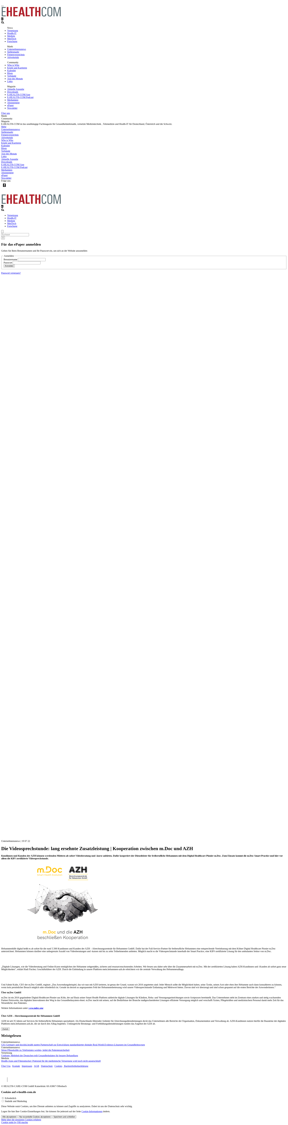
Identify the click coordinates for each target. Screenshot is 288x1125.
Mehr (3, 126)
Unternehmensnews (16, 49)
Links (10, 81)
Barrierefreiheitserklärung (75, 1066)
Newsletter (12, 108)
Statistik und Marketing (16, 1101)
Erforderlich (10, 1098)
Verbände (11, 76)
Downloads (12, 92)
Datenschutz (47, 1066)
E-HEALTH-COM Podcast (20, 97)
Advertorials (13, 57)
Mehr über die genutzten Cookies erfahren (21, 1119)
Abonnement (13, 102)
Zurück (5, 1029)
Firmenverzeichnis (16, 54)
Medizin (11, 36)
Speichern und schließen (64, 1117)
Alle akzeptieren (9, 1117)
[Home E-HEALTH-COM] (31, 16)
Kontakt (16, 1066)
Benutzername (10, 259)
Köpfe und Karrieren (17, 68)
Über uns (5, 113)
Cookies (58, 1066)
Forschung (12, 41)
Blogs (10, 73)
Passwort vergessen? (11, 273)
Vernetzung (12, 30)
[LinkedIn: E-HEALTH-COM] (17, 187)
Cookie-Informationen (91, 1111)
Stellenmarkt (13, 52)
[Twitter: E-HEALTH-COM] (10, 187)
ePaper (10, 105)
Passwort (8, 262)
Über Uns (5, 1066)
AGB (36, 1066)
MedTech (11, 38)
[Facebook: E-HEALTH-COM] (4, 187)
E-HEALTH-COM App (18, 94)
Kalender (11, 70)
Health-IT (11, 33)
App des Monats (15, 78)
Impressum (27, 1066)
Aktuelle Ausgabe (15, 89)
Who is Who (13, 65)
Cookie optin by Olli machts (14, 1122)
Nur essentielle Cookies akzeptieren (35, 1117)
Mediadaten (12, 100)
